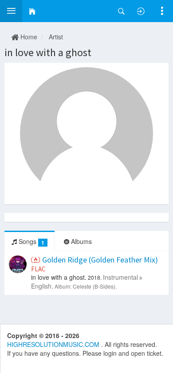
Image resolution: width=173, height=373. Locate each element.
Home (28, 36)
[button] (11, 11)
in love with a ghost (47, 52)
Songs (30, 241)
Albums (80, 241)
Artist (56, 36)
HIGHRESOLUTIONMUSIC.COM (54, 344)
